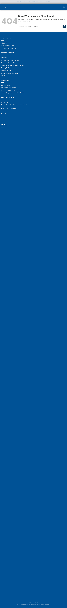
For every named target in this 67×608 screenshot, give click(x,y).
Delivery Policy (6, 70)
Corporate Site (5, 85)
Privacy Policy (5, 68)
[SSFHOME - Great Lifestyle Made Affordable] (33, 7)
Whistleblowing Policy (8, 88)
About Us (4, 43)
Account (4, 58)
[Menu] (2, 7)
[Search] (4, 7)
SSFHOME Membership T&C (10, 60)
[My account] (64, 7)
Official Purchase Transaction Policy (12, 65)
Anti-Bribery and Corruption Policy (12, 93)
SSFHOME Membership (8, 48)
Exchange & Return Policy (9, 73)
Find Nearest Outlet (7, 46)
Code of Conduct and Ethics (10, 90)
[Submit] (64, 26)
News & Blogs (5, 114)
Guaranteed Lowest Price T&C (10, 63)
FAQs (3, 76)
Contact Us (4, 102)
